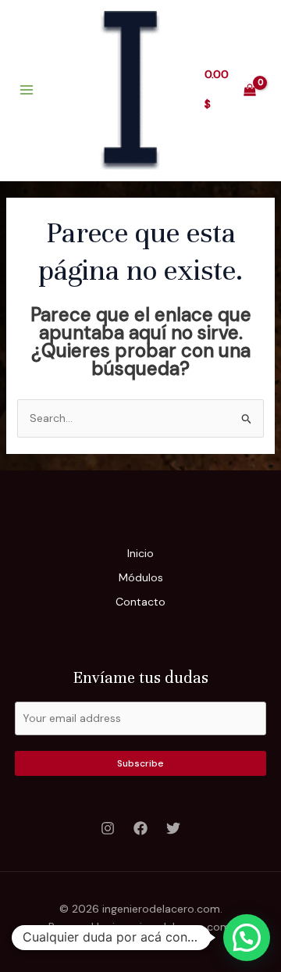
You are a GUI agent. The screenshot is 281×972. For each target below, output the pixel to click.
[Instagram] (108, 828)
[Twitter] (173, 828)
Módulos (141, 577)
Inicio (140, 553)
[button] (246, 937)
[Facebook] (140, 828)
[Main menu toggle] (26, 89)
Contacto (140, 602)
